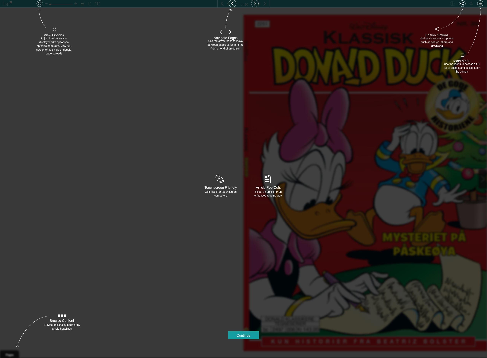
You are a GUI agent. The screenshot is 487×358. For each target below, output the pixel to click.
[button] (243, 335)
